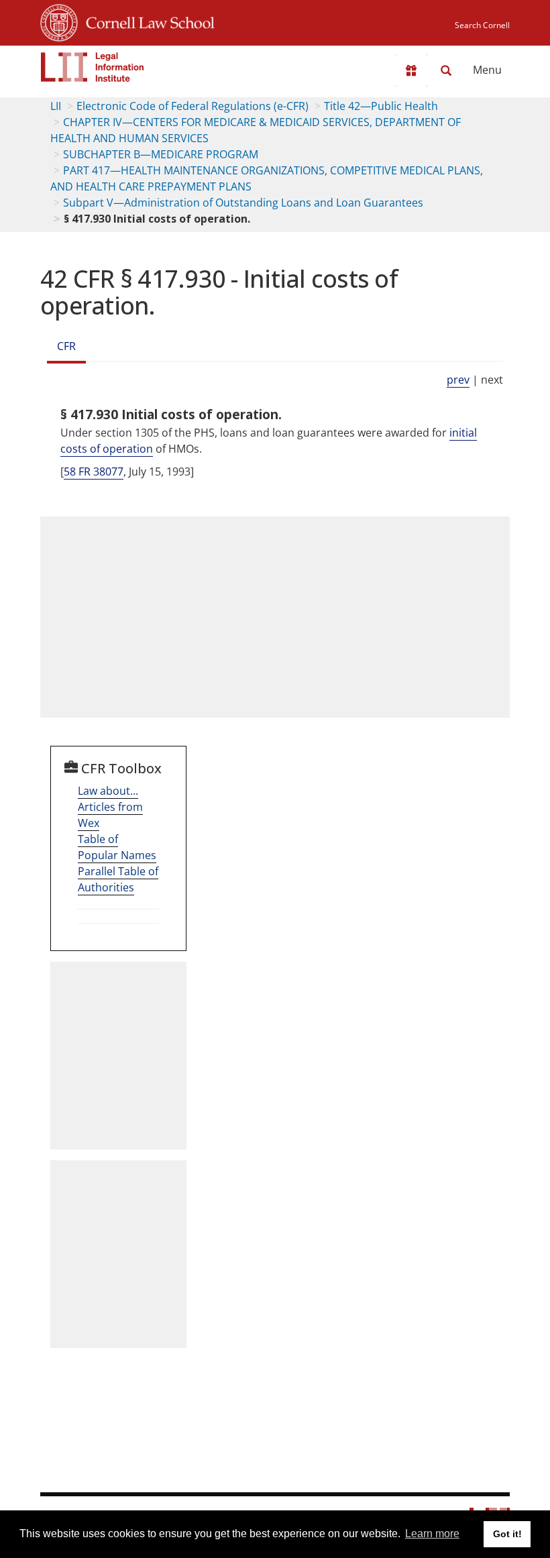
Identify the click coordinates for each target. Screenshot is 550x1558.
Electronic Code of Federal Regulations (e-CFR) (192, 106)
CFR (66, 346)
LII (55, 106)
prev (458, 379)
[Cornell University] (59, 21)
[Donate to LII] (411, 70)
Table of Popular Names (117, 847)
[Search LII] (446, 70)
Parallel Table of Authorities (118, 879)
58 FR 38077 (93, 471)
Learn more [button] (432, 1533)
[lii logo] (92, 67)
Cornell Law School (146, 21)
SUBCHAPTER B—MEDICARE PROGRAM (160, 154)
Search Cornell (482, 25)
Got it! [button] (507, 1533)
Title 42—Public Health (381, 106)
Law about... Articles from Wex (110, 806)
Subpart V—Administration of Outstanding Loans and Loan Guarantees (243, 202)
